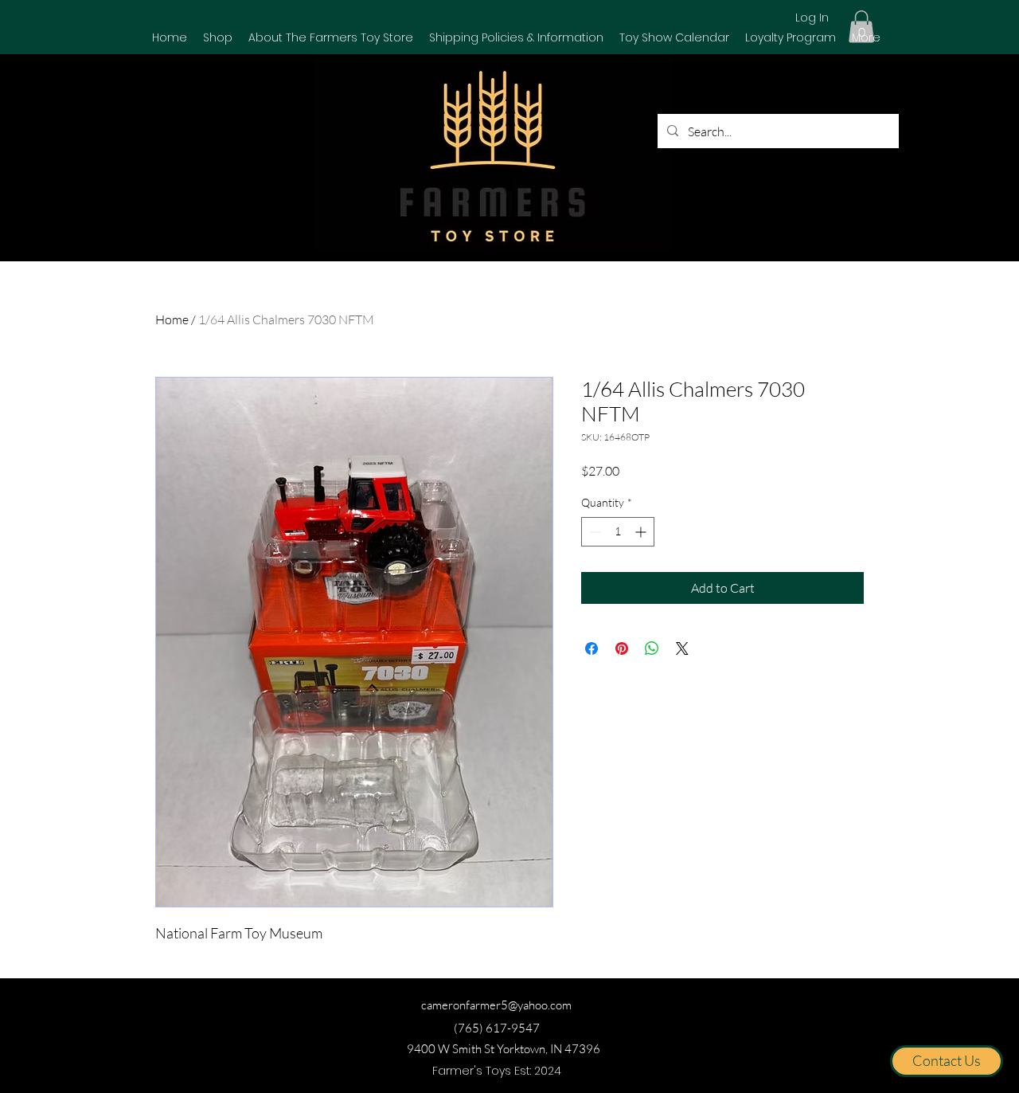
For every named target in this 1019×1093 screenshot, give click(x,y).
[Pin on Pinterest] (621, 648)
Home (172, 319)
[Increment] (642, 532)
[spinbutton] (617, 532)
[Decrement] (593, 532)
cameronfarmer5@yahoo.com (496, 1005)
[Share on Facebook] (591, 648)
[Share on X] (682, 648)
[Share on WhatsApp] (652, 648)
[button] (217, 37)
